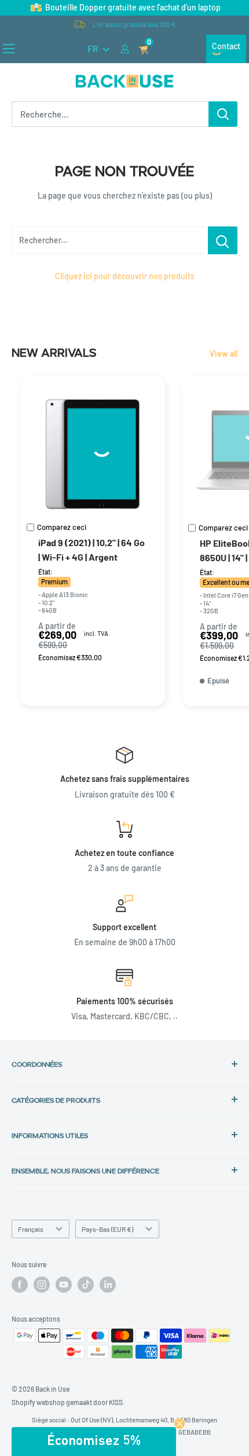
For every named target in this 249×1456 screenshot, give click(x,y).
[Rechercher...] (222, 240)
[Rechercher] (222, 114)
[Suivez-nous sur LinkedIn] (108, 1284)
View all (223, 353)
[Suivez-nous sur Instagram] (42, 1284)
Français (30, 1229)
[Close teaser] (179, 1423)
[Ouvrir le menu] (8, 48)
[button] (94, 1441)
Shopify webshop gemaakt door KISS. (68, 1402)
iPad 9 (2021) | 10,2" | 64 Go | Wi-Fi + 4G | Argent (91, 549)
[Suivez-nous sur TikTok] (86, 1284)
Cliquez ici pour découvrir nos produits (125, 276)
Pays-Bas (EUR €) (107, 1229)
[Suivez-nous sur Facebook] (20, 1284)
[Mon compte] (124, 49)
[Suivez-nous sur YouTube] (64, 1284)
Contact (226, 46)
